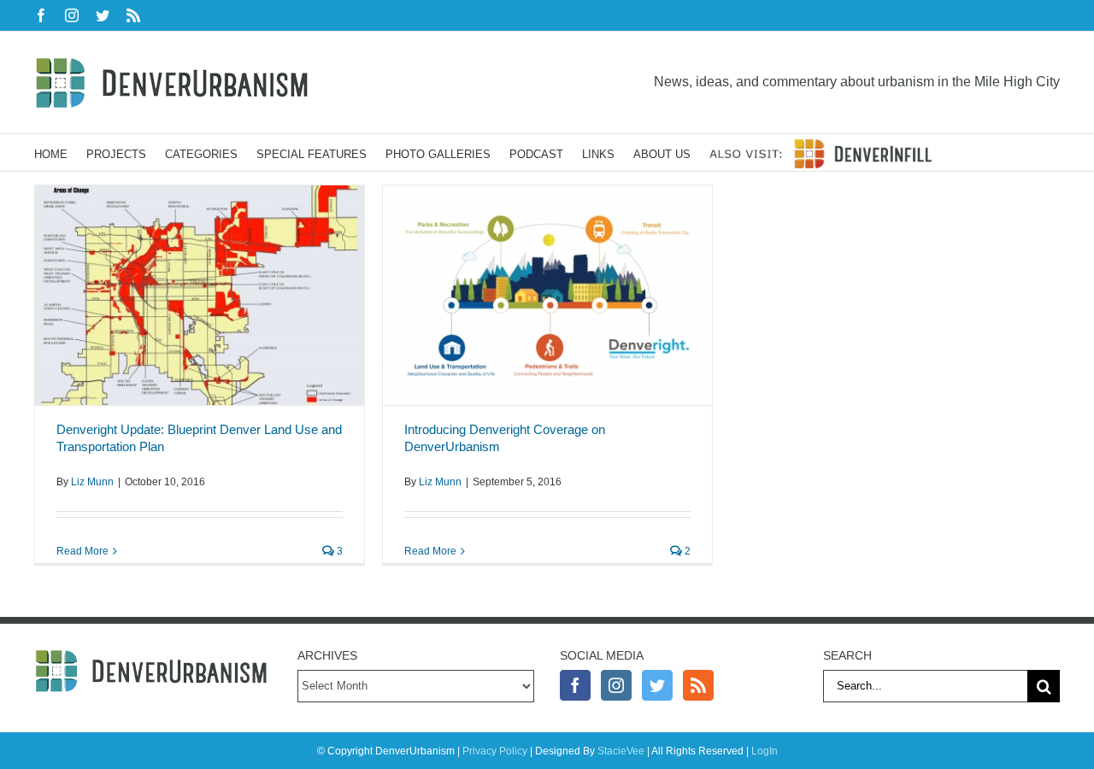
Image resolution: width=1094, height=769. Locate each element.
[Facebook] (575, 685)
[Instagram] (616, 685)
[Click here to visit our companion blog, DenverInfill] (820, 152)
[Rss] (698, 685)
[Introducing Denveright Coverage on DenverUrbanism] (547, 295)
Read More (82, 551)
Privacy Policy (494, 751)
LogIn (764, 751)
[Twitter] (657, 685)
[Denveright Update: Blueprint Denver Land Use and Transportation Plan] (199, 295)
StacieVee (620, 751)
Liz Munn (92, 482)
